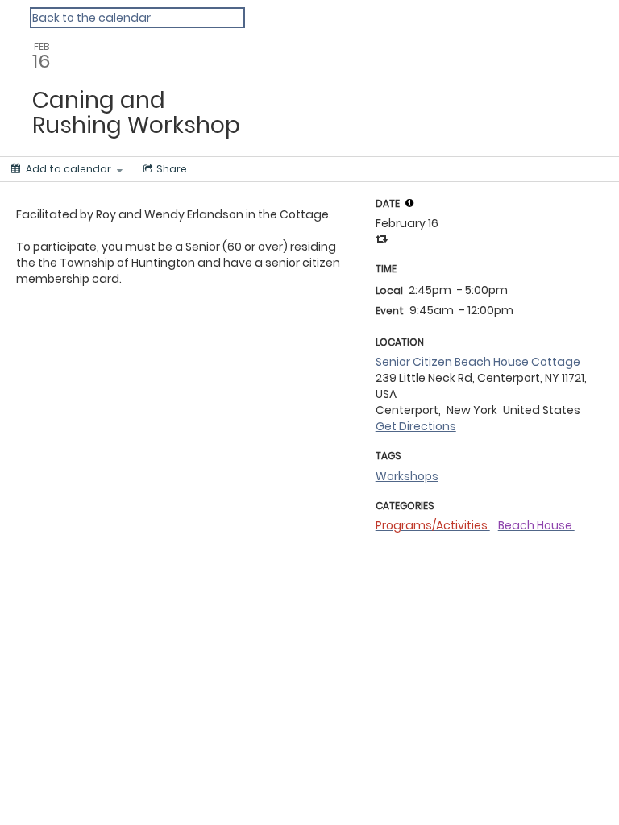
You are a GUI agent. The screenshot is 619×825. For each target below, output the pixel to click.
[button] (409, 203)
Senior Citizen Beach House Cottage (478, 362)
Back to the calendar (91, 18)
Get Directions (416, 426)
